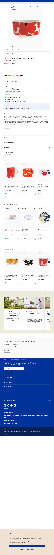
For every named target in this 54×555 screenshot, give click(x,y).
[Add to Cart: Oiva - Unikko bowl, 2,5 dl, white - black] (35, 283)
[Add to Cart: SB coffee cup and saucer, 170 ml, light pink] (18, 239)
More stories (47, 294)
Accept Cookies (27, 545)
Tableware (8, 49)
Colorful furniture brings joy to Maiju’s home (34, 312)
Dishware (13, 49)
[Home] (4, 49)
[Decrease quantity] (5, 81)
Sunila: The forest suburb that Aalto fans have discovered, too (14, 313)
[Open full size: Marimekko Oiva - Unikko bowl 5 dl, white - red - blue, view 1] (26, 28)
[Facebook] (8, 405)
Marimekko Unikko (8, 154)
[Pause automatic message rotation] (43, 1)
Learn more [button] (7, 94)
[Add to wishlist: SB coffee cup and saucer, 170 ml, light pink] (18, 208)
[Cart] (40, 6)
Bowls (18, 49)
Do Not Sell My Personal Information (10, 431)
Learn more (6, 350)
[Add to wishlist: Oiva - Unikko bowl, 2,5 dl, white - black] (34, 253)
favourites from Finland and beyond (21, 108)
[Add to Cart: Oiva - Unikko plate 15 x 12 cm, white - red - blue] (35, 194)
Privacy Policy (23, 542)
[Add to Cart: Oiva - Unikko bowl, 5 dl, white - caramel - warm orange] (18, 283)
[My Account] (34, 6)
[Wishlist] (37, 6)
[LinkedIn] (15, 405)
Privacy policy (26, 431)
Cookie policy (32, 431)
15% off (24, 1)
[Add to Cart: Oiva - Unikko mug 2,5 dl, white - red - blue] (18, 194)
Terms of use (20, 431)
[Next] (49, 314)
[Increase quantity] (10, 81)
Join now (7, 354)
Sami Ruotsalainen (12, 60)
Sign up (26, 368)
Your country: (7, 372)
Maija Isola (6, 60)
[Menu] (43, 6)
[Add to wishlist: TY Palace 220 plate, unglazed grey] (34, 208)
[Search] (31, 6)
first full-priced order (22, 101)
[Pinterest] (11, 405)
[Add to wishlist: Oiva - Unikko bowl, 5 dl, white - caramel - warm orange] (18, 253)
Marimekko (6, 56)
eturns (11, 99)
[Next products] (49, 173)
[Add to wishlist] (40, 10)
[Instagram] (5, 405)
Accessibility (37, 431)
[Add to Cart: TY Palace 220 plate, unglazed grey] (35, 239)
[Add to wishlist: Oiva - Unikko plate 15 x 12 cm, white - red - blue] (34, 163)
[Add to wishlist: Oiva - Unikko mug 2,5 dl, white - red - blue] (18, 163)
